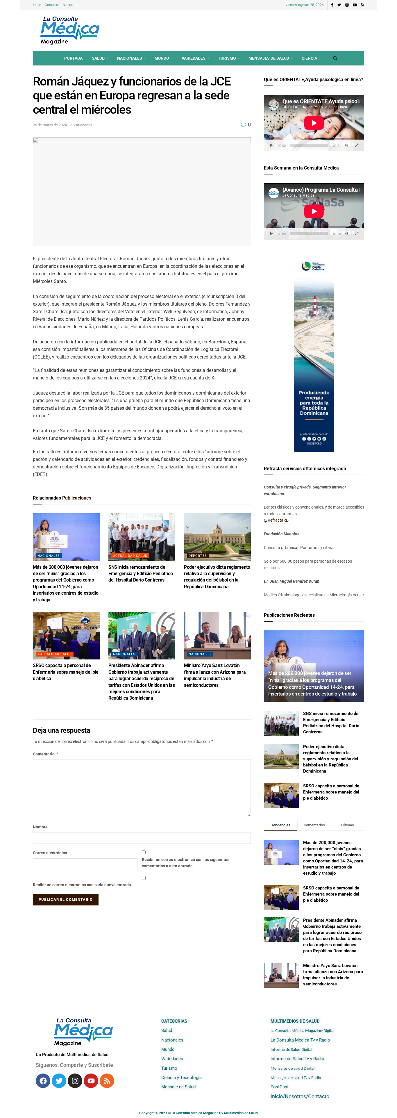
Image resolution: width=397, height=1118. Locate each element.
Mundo (162, 58)
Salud (98, 58)
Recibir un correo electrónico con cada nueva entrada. (82, 884)
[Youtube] (91, 1081)
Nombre (40, 827)
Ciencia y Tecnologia (181, 1077)
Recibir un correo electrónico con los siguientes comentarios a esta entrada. (185, 862)
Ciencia (309, 58)
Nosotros (70, 5)
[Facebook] (43, 1081)
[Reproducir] (271, 145)
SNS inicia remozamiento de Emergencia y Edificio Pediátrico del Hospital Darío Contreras (140, 573)
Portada (73, 58)
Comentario (45, 754)
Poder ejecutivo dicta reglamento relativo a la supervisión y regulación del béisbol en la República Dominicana (330, 759)
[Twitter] (59, 1081)
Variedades (193, 58)
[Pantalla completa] (357, 145)
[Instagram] (75, 1081)
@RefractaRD (276, 520)
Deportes (198, 556)
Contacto (52, 5)
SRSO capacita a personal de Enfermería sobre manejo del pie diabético (66, 672)
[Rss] (107, 1081)
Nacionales (129, 58)
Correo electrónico (50, 852)
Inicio (37, 5)
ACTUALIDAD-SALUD (130, 556)
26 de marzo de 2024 (50, 125)
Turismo (227, 58)
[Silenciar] (346, 145)
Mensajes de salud (268, 58)
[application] (314, 123)
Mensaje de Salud (178, 1087)
